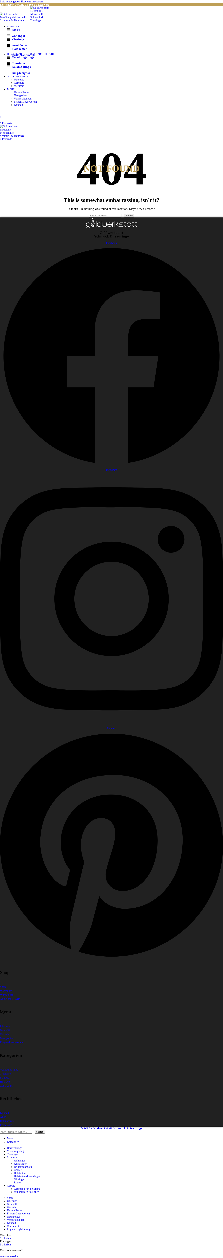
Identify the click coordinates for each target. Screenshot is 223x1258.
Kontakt (18, 104)
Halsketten (20, 1173)
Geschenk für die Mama (27, 1188)
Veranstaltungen (23, 98)
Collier (17, 1169)
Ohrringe (19, 1179)
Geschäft (19, 82)
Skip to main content (32, 1)
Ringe (17, 1182)
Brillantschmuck (23, 1166)
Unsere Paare (21, 92)
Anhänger (19, 1160)
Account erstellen (9, 1256)
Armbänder (20, 1163)
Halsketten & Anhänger (27, 1176)
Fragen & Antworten (25, 101)
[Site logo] (15, 20)
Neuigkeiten (20, 95)
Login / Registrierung (18, 1229)
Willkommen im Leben (26, 1191)
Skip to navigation (10, 1)
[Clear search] (123, 215)
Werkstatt (19, 85)
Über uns (19, 79)
